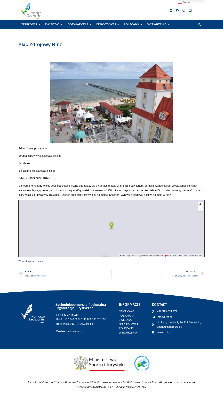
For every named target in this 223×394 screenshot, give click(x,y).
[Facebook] (171, 10)
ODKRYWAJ (29, 24)
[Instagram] (184, 10)
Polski (186, 2)
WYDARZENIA (157, 24)
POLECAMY (131, 24)
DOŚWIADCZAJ (77, 24)
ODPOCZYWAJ (106, 24)
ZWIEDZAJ (52, 24)
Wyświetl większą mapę (30, 261)
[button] (30, 24)
